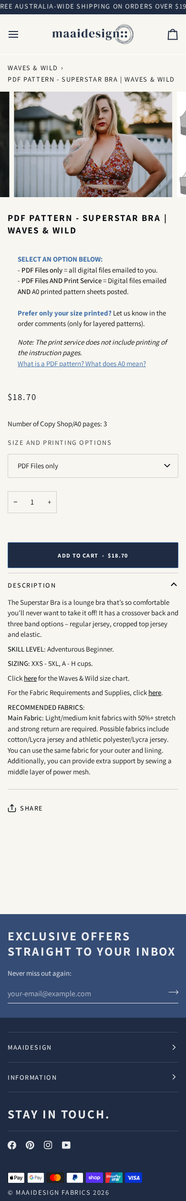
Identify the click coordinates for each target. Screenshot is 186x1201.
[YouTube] (66, 1145)
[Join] (170, 992)
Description (32, 585)
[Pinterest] (30, 1145)
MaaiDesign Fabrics (54, 1192)
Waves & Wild (33, 67)
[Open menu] (22, 34)
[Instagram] (48, 1145)
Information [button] (32, 1077)
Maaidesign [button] (30, 1047)
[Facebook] (12, 1145)
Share (31, 807)
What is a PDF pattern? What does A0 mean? (82, 363)
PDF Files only (38, 465)
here (30, 678)
